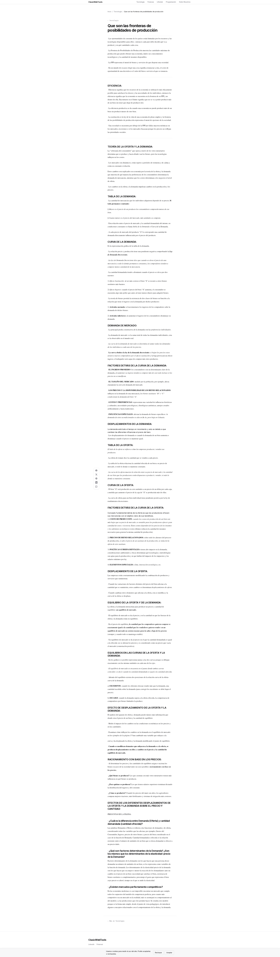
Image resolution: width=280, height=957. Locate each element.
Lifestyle (160, 2)
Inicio (109, 11)
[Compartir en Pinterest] (96, 478)
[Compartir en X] (96, 474)
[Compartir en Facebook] (96, 470)
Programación (171, 2)
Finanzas (151, 2)
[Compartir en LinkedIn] (96, 482)
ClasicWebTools (95, 2)
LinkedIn (91, 944)
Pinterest (100, 944)
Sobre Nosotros (184, 2)
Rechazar (158, 952)
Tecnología (140, 2)
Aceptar (169, 952)
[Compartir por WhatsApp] (96, 486)
